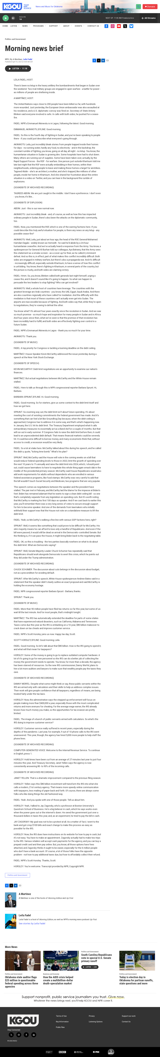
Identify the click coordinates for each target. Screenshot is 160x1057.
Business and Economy (51, 974)
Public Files (60, 1027)
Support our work (129, 1016)
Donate (151, 6)
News (25, 26)
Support (53, 26)
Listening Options (95, 1022)
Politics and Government (15, 39)
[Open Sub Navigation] (19, 26)
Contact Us (93, 26)
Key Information (62, 1022)
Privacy (92, 1016)
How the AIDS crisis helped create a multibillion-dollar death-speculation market (58, 980)
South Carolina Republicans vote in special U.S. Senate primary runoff (96, 958)
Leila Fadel (27, 59)
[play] (6, 18)
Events (78, 26)
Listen (13, 26)
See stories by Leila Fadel (32, 923)
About (66, 26)
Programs (38, 26)
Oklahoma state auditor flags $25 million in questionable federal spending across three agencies (21, 982)
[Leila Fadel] (10, 921)
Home (5, 26)
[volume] (13, 18)
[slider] (17, 18)
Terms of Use (61, 1016)
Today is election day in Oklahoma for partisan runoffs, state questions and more (136, 980)
